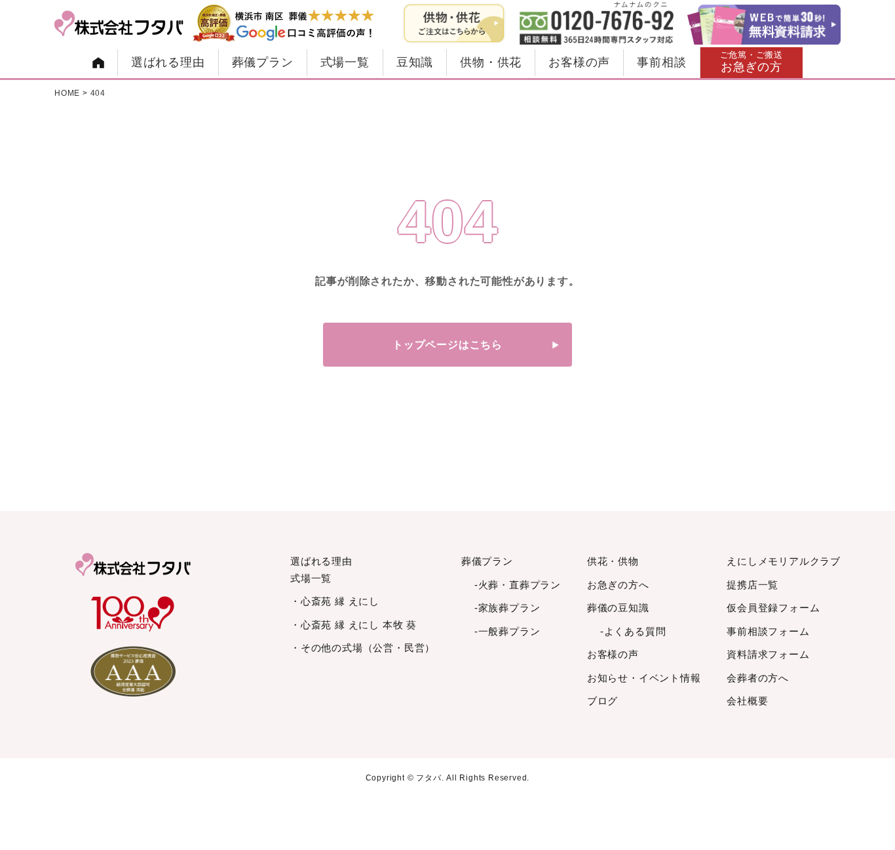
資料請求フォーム (768, 654)
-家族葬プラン (507, 607)
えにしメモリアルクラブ (784, 561)
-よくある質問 (633, 631)
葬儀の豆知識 (618, 607)
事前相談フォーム (768, 631)
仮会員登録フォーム (773, 607)
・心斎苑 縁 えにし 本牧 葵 (353, 624)
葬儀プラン (263, 62)
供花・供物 (613, 561)
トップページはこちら (447, 344)
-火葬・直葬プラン (517, 584)
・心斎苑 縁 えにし (334, 601)
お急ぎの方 (752, 62)
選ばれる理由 (168, 62)
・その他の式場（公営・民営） (362, 647)
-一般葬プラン (507, 631)
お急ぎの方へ (618, 584)
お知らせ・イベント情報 (644, 677)
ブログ (602, 700)
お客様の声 (579, 62)
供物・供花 (491, 62)
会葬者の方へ (758, 677)
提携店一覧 (752, 584)
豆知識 (414, 62)
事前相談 (661, 62)
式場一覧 (345, 62)
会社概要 (747, 700)
